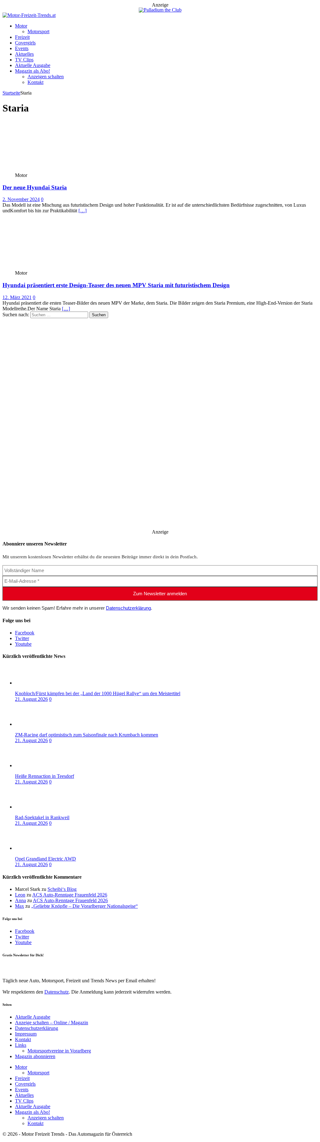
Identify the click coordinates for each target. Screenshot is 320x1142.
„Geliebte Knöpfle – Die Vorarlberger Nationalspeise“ (84, 906)
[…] (82, 210)
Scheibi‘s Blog (62, 889)
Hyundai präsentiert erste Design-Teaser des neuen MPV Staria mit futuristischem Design (116, 285)
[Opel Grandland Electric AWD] (40, 848)
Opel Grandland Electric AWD (45, 858)
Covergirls (25, 42)
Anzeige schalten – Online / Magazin (51, 1022)
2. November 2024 (21, 199)
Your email (13, 967)
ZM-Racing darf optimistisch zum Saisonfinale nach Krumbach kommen (86, 734)
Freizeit (22, 37)
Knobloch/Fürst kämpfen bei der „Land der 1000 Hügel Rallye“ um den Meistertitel (97, 693)
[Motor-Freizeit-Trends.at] (29, 15)
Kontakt (35, 82)
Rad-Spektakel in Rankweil (42, 817)
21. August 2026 (31, 699)
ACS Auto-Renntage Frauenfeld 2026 (69, 894)
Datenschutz (56, 992)
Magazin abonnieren (35, 1056)
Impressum (26, 1033)
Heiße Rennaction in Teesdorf (44, 776)
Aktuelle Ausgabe (32, 65)
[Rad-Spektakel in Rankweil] (40, 806)
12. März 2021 (17, 297)
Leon (20, 894)
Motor (21, 25)
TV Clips (24, 59)
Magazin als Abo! (32, 71)
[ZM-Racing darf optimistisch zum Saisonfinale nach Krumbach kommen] (40, 724)
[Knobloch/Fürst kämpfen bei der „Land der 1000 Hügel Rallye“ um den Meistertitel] (40, 682)
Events (21, 48)
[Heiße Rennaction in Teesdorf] (40, 765)
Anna (20, 900)
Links (20, 1045)
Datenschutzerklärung (128, 608)
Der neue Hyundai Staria (34, 187)
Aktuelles (24, 54)
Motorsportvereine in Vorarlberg (59, 1050)
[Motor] (48, 169)
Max (19, 906)
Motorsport (38, 31)
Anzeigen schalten (46, 76)
